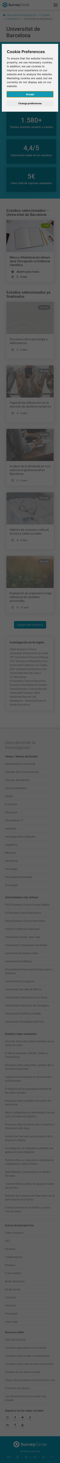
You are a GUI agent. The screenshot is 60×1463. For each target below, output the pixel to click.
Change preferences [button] (30, 103)
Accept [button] (30, 94)
